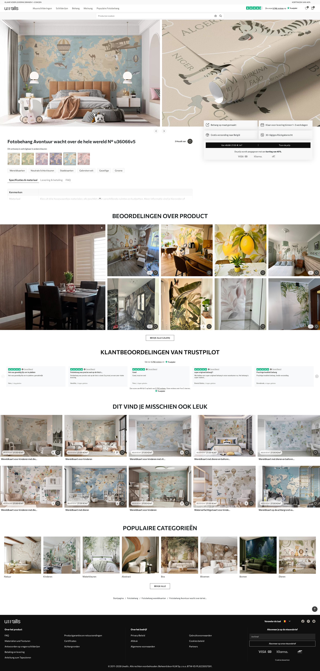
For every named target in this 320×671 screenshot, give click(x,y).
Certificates (70, 641)
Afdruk (134, 641)
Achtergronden (72, 646)
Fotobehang (132, 598)
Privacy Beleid (138, 635)
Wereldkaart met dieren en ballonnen (212, 459)
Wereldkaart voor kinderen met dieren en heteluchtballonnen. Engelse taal (19, 510)
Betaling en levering (15, 652)
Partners (193, 646)
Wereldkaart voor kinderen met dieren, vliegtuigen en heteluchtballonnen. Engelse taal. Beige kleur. (19, 459)
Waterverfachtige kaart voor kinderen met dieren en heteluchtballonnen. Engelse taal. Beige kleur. (212, 510)
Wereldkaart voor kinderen (78, 459)
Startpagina (118, 598)
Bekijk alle (160, 586)
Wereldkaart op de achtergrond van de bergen (277, 510)
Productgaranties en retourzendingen (83, 635)
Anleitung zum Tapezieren (18, 657)
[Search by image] (216, 16)
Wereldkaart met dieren (77, 510)
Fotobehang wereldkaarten (154, 598)
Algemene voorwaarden (143, 646)
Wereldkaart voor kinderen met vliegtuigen (148, 459)
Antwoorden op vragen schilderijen (22, 646)
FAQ (7, 635)
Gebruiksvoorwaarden (200, 635)
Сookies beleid (196, 641)
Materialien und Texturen (17, 641)
